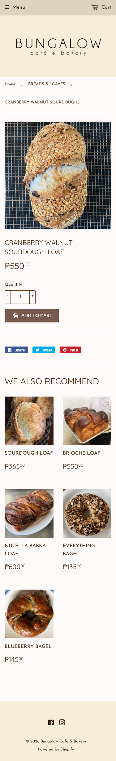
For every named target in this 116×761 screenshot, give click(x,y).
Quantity (13, 284)
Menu (18, 7)
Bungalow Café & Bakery (63, 741)
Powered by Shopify (56, 749)
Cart (105, 7)
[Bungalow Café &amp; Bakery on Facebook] (51, 723)
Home (10, 84)
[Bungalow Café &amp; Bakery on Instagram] (62, 723)
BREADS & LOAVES (46, 84)
